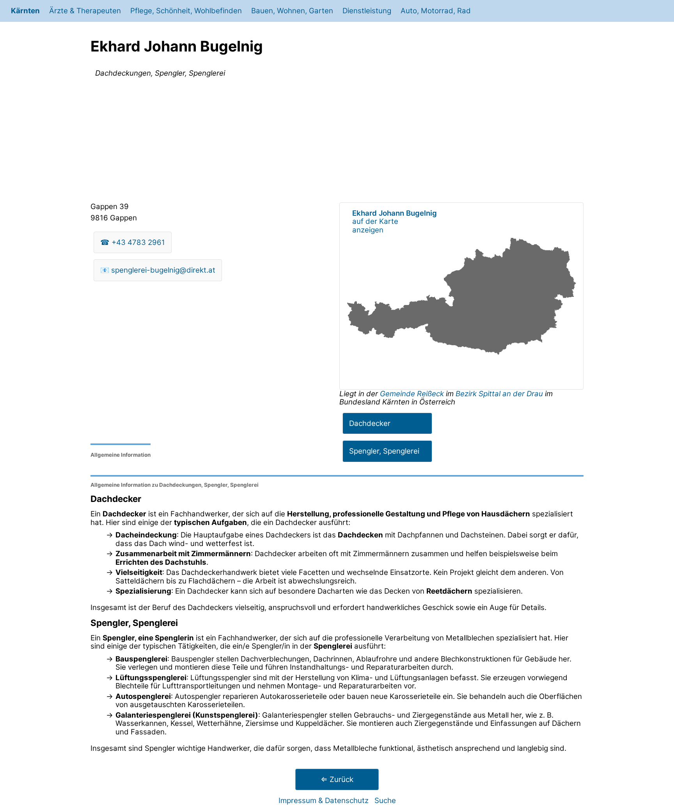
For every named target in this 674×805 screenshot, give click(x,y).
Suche (385, 800)
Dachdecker (369, 423)
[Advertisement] (337, 141)
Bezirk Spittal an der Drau (499, 393)
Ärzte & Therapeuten (85, 10)
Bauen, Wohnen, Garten (292, 10)
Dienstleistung (366, 10)
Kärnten (25, 10)
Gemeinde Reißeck (413, 393)
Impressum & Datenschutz (323, 800)
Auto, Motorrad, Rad (436, 10)
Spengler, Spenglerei (384, 451)
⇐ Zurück (337, 779)
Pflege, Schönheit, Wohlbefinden (186, 10)
